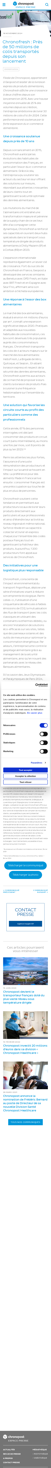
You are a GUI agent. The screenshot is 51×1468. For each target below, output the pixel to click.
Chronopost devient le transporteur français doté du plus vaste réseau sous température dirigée (23, 997)
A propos (8, 1458)
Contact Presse (25, 912)
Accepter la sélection (25, 776)
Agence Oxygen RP (25, 924)
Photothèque (41, 1454)
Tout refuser (26, 782)
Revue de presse (12, 1454)
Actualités (9, 1450)
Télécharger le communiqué (25, 865)
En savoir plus (34, 713)
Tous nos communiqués (25, 1122)
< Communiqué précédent (11, 891)
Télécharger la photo (25, 874)
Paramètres (36, 763)
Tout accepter (25, 770)
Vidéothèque (40, 1458)
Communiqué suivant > (40, 891)
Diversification (11, 69)
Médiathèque (40, 1450)
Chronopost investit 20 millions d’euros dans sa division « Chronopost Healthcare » (25, 1049)
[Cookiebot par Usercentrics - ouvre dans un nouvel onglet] (36, 685)
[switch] (44, 734)
